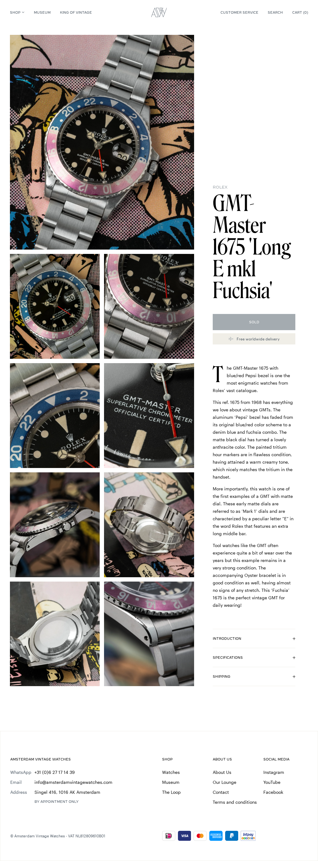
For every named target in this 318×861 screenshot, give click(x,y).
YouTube (271, 782)
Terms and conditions (235, 802)
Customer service (239, 12)
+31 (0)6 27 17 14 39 (54, 772)
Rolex (220, 187)
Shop (15, 12)
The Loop (171, 792)
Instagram (273, 772)
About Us (222, 772)
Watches (171, 772)
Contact (221, 792)
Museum (42, 12)
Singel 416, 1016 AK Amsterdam (67, 792)
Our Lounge (224, 782)
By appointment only (56, 801)
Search (275, 12)
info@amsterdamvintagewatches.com (73, 782)
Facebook (273, 792)
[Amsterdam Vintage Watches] (159, 12)
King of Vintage (76, 12)
